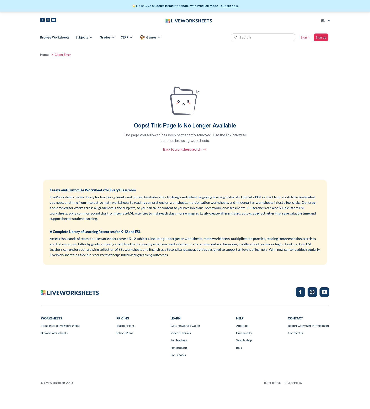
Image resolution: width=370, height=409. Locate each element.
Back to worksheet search (182, 149)
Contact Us (295, 333)
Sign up (321, 37)
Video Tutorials (181, 333)
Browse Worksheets (54, 37)
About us (242, 325)
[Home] (189, 20)
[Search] (236, 37)
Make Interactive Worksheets (60, 325)
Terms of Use (272, 382)
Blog (239, 347)
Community (244, 333)
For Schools (178, 355)
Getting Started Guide (185, 325)
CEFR (124, 37)
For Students (179, 347)
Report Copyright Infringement (308, 325)
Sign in (305, 37)
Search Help (244, 340)
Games (151, 37)
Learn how (230, 6)
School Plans (124, 333)
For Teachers (179, 340)
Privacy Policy (293, 382)
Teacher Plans (125, 325)
